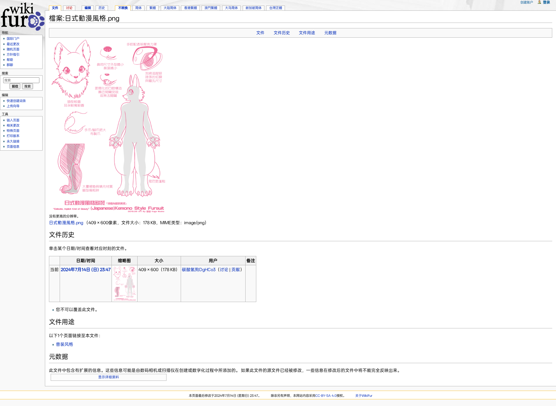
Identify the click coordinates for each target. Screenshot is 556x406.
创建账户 (526, 2)
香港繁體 (190, 8)
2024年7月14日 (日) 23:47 (86, 269)
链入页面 (13, 120)
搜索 (5, 73)
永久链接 (13, 141)
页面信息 (13, 147)
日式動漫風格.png (66, 222)
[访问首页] (22, 16)
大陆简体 (170, 8)
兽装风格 (64, 344)
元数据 (330, 32)
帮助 (10, 60)
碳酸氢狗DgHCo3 (198, 269)
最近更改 (13, 44)
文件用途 (307, 32)
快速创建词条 (16, 101)
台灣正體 (275, 8)
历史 (101, 8)
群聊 (10, 65)
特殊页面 (13, 131)
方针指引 (13, 54)
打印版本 (13, 136)
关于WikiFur (363, 396)
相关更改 (13, 125)
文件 (260, 32)
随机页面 (13, 49)
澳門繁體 (210, 8)
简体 (138, 8)
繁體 (152, 8)
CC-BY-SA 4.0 (325, 396)
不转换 (123, 8)
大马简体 (231, 8)
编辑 (88, 8)
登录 (546, 2)
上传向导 (13, 106)
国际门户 (13, 38)
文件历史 (282, 32)
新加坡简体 (253, 8)
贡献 (235, 269)
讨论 (224, 269)
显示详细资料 (108, 377)
